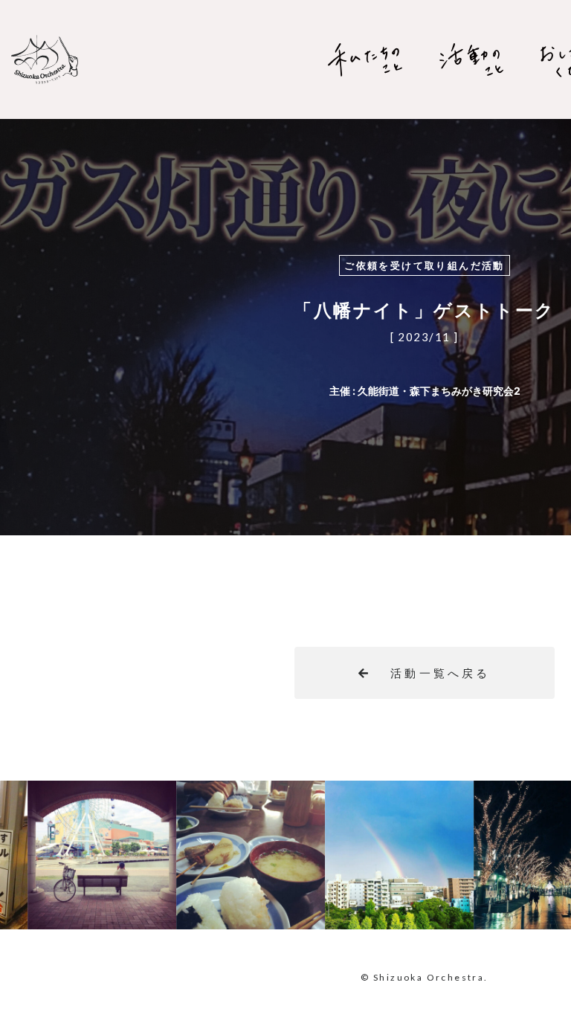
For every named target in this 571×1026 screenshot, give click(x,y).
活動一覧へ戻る (440, 673)
